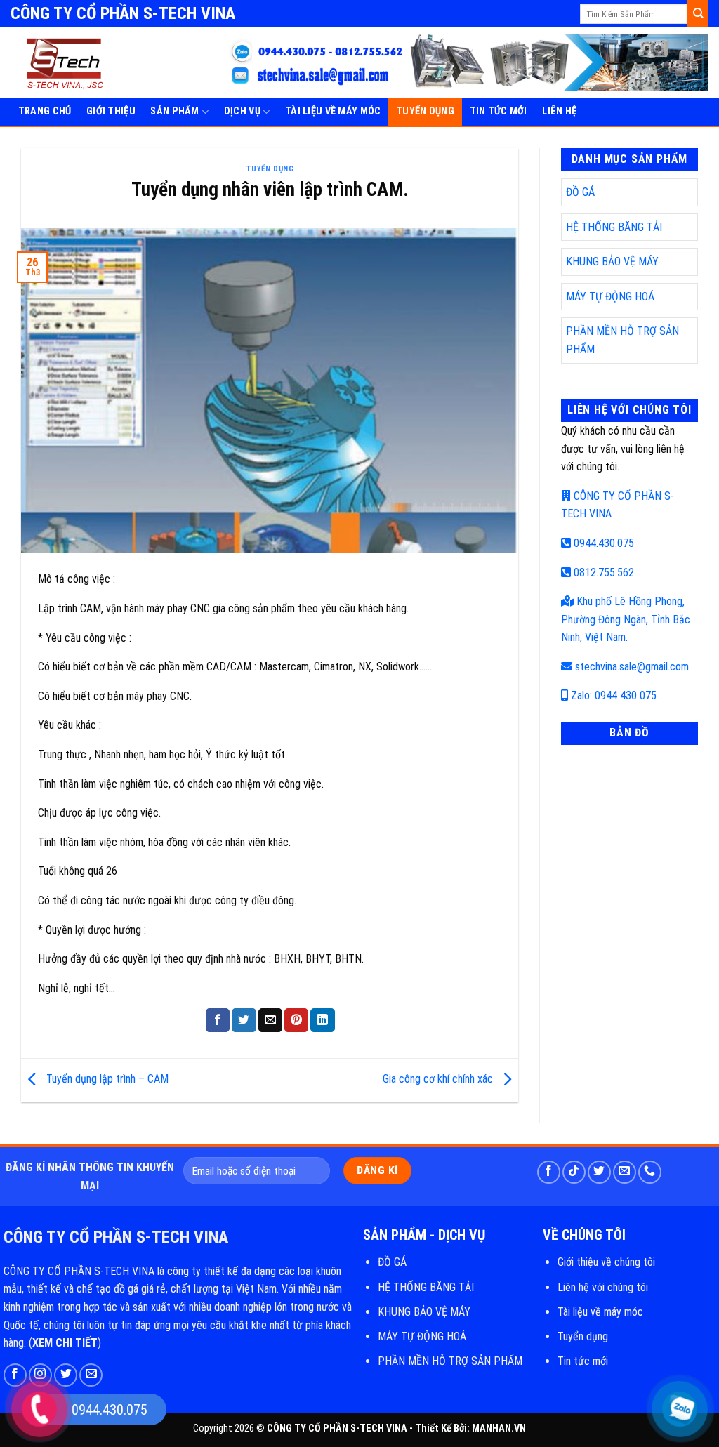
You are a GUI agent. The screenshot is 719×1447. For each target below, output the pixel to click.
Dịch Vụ (242, 111)
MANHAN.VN (499, 1428)
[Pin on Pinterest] (296, 1020)
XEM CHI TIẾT (65, 1342)
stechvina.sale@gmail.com (630, 666)
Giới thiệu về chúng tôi (606, 1262)
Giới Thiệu (111, 111)
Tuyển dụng (583, 1336)
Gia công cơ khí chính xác (439, 1079)
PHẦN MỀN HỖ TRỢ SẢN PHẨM (450, 1361)
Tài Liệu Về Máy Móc (333, 111)
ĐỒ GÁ (580, 192)
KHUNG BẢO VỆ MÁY (612, 261)
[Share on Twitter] (244, 1020)
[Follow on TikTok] (574, 1172)
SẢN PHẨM (174, 111)
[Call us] (649, 1172)
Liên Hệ (559, 111)
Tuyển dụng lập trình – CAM (106, 1079)
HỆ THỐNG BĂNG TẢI (614, 227)
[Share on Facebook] (218, 1020)
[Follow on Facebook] (548, 1172)
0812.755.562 (602, 572)
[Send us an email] (624, 1172)
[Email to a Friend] (270, 1020)
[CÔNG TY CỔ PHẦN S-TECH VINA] (77, 62)
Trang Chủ (45, 111)
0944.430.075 (602, 543)
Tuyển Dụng (425, 111)
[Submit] (697, 13)
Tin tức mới (583, 1361)
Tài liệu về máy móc (600, 1312)
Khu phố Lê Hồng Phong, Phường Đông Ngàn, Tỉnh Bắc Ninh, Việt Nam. (625, 619)
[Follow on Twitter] (599, 1172)
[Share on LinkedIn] (322, 1020)
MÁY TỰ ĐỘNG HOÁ (610, 296)
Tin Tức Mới (498, 111)
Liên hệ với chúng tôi (603, 1287)
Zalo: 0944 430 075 (612, 695)
